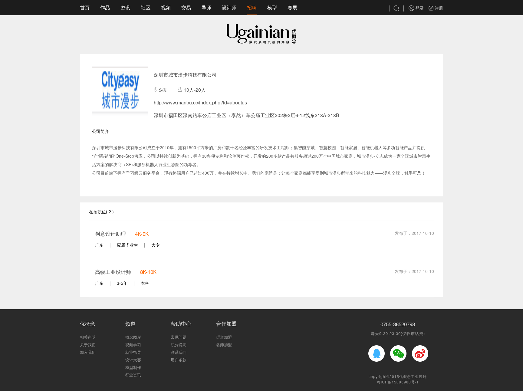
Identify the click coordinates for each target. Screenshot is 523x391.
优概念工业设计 (413, 376)
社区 (145, 7)
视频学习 (133, 344)
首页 (85, 7)
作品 (105, 7)
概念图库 (133, 337)
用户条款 (178, 360)
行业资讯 (133, 375)
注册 (438, 8)
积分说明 (178, 344)
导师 (206, 7)
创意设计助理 (110, 233)
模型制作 (133, 367)
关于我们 (88, 344)
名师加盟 (224, 344)
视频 (166, 7)
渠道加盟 (224, 337)
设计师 (229, 7)
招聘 (252, 7)
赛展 (292, 7)
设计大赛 (133, 360)
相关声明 (88, 337)
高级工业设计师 (113, 271)
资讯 (125, 7)
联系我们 (178, 352)
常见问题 (178, 337)
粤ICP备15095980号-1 (398, 381)
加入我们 (88, 352)
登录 (419, 8)
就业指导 (133, 352)
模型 (272, 7)
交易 (186, 7)
